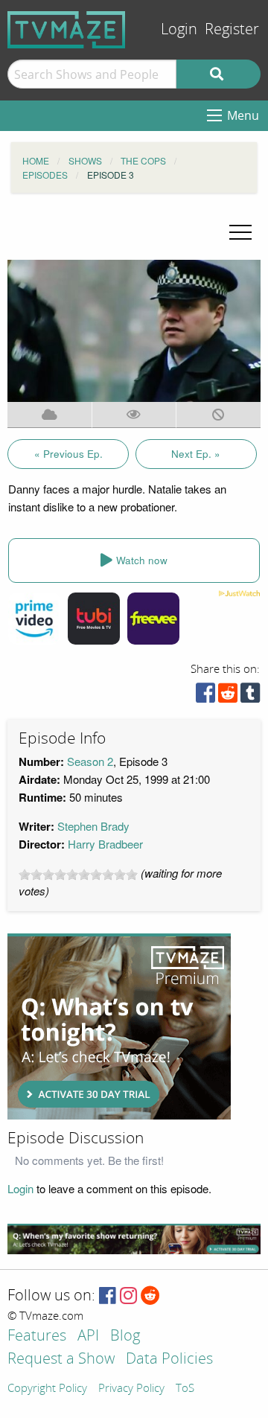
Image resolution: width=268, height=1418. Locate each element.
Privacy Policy (131, 1389)
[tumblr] (250, 696)
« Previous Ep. (68, 454)
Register (232, 29)
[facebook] (205, 696)
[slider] (78, 875)
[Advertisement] (119, 1026)
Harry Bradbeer (105, 844)
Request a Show (61, 1359)
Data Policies (169, 1359)
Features (36, 1336)
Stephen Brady (93, 826)
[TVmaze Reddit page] (150, 1296)
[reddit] (227, 696)
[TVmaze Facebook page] (107, 1296)
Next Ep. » (195, 454)
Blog (125, 1336)
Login (179, 29)
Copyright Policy (47, 1389)
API (88, 1336)
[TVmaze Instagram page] (128, 1296)
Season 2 (90, 761)
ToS (185, 1389)
